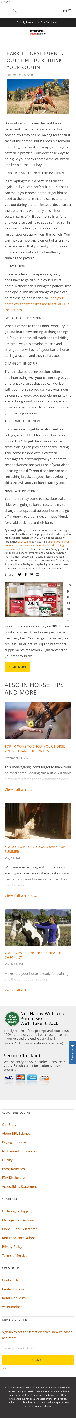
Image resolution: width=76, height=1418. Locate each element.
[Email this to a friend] (38, 574)
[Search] (15, 10)
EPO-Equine (24, 541)
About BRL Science (16, 1133)
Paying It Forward (15, 1142)
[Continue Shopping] (69, 10)
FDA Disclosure (13, 1177)
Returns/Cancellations (18, 1238)
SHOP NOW (17, 667)
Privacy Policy (12, 1246)
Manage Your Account (18, 1220)
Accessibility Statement (19, 1186)
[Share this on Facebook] (26, 574)
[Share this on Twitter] (20, 574)
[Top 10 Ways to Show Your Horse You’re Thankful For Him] (38, 720)
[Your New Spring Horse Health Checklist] (38, 927)
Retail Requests (14, 1298)
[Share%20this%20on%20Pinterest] (32, 574)
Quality (7, 1160)
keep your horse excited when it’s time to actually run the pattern (37, 304)
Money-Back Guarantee (20, 1229)
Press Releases (13, 1169)
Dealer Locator (13, 1289)
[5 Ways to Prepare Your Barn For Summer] (38, 821)
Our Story (9, 1124)
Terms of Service (14, 1255)
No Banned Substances (19, 1151)
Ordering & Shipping (17, 1211)
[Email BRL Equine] (65, 10)
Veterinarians (12, 1307)
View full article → (21, 789)
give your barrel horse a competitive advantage (37, 543)
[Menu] (7, 10)
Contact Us (10, 1280)
